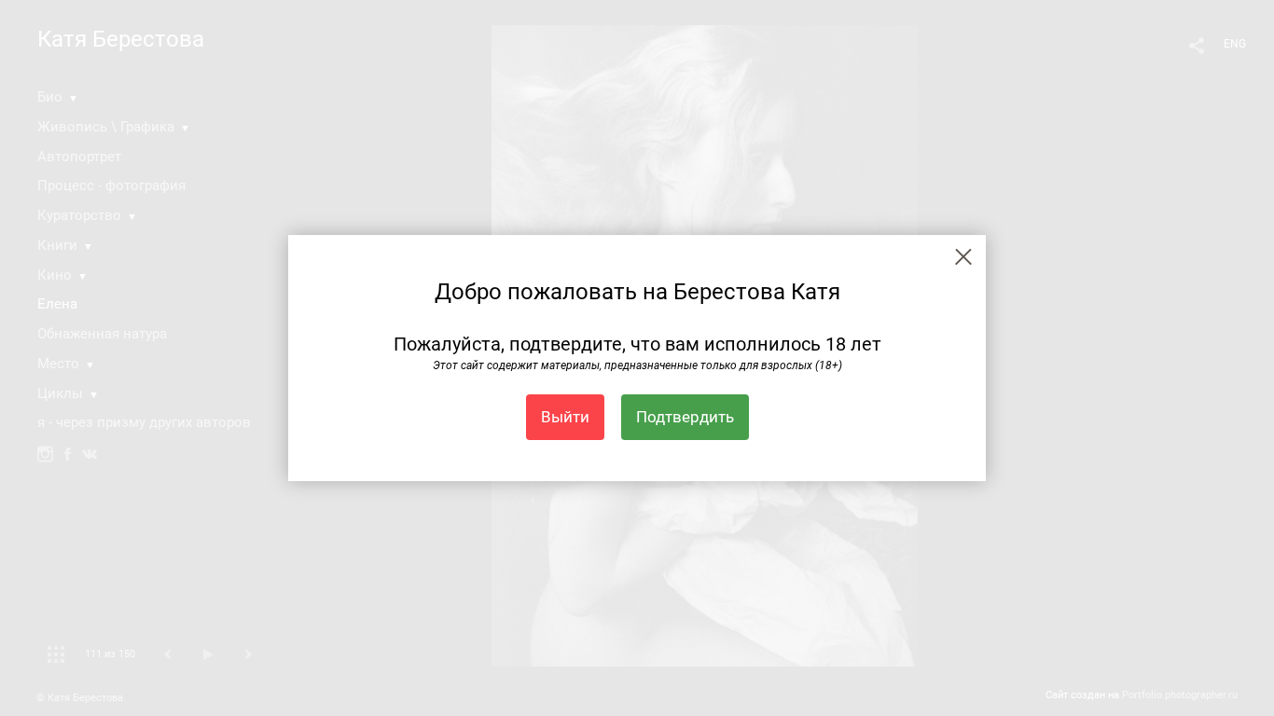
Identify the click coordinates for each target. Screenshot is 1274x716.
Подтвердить (685, 416)
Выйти (565, 416)
